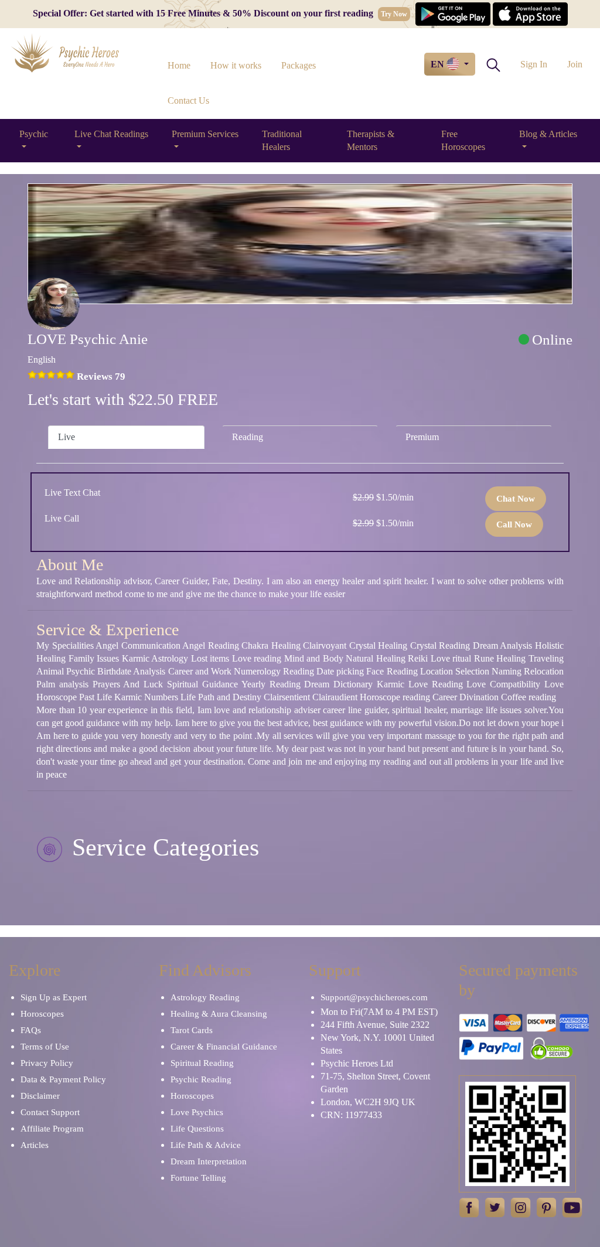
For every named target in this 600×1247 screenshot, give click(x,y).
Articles (35, 1145)
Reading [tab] (247, 437)
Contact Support (50, 1112)
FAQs (31, 1030)
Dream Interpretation (209, 1161)
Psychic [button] (33, 134)
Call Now (514, 524)
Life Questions (197, 1128)
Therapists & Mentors (370, 140)
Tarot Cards (192, 1030)
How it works (235, 65)
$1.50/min (383, 497)
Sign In (533, 64)
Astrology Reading (205, 997)
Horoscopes (42, 1013)
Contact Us (188, 100)
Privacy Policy (47, 1063)
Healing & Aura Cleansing (219, 1013)
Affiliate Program (52, 1128)
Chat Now (515, 498)
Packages (298, 65)
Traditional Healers (282, 140)
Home (179, 65)
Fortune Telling (198, 1178)
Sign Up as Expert (54, 997)
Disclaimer (40, 1096)
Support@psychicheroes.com (374, 997)
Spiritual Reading (202, 1063)
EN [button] (438, 64)
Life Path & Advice (206, 1145)
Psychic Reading (201, 1079)
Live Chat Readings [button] (111, 134)
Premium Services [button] (205, 134)
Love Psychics (197, 1112)
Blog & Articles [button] (548, 134)
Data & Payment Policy (63, 1079)
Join (574, 64)
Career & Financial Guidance (224, 1046)
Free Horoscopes (463, 140)
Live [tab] (66, 437)
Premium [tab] (422, 437)
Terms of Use (45, 1046)
